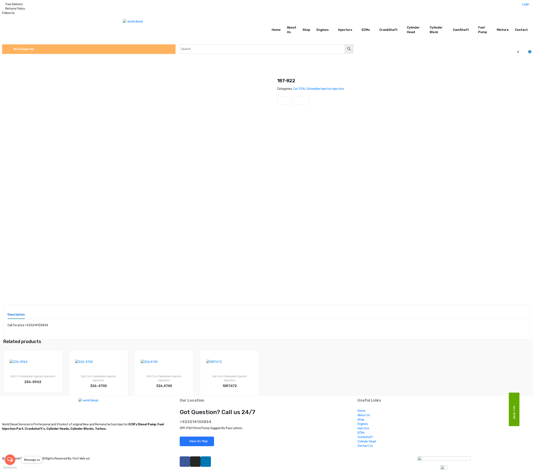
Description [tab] (16, 314)
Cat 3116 (299, 89)
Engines (322, 30)
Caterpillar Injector (318, 89)
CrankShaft (388, 30)
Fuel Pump (482, 30)
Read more (34, 406)
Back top (514, 412)
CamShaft (461, 30)
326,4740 (164, 386)
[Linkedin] (205, 461)
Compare (301, 100)
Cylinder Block (436, 30)
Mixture (503, 30)
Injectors (345, 30)
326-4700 (98, 386)
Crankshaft (365, 437)
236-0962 (32, 382)
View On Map (198, 441)
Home (276, 30)
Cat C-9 (15, 376)
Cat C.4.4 (217, 376)
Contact (521, 30)
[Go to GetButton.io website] (10, 467)
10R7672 (230, 386)
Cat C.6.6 (86, 376)
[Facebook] (185, 461)
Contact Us (365, 446)
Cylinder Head (413, 30)
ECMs (366, 30)
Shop (306, 30)
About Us (291, 30)
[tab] (16, 316)
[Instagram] (195, 461)
